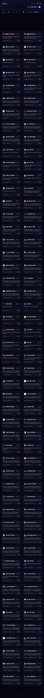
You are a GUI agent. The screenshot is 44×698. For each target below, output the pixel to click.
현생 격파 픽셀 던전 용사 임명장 (33, 6)
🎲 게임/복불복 (26, 12)
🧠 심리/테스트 (11, 12)
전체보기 (4, 12)
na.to (5, 3)
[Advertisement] (22, 22)
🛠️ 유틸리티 (18, 12)
